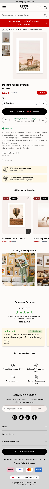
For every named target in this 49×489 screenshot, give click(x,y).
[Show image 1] (6, 37)
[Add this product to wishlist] (43, 120)
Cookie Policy (31, 459)
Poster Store (30, 483)
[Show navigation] (4, 7)
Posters (14, 29)
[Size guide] (6, 120)
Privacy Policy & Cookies (24, 463)
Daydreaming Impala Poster (31, 29)
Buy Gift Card (27, 452)
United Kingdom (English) (25, 477)
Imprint (42, 459)
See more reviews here (24, 353)
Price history (7, 160)
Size (4, 98)
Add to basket (24, 111)
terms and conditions (13, 459)
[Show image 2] (6, 50)
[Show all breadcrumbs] (5, 29)
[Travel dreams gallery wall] (18, 269)
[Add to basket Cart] (28, 231)
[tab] (39, 7)
